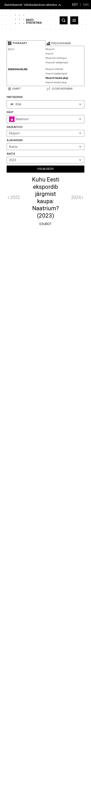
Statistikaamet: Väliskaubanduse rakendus (30, 4)
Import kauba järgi (56, 82)
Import (49, 53)
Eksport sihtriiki (54, 69)
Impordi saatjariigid (57, 62)
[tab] (26, 43)
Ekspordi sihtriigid (56, 58)
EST (75, 4)
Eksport (50, 49)
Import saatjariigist (56, 73)
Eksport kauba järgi (57, 78)
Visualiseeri (45, 168)
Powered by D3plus (45, 544)
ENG (86, 4)
